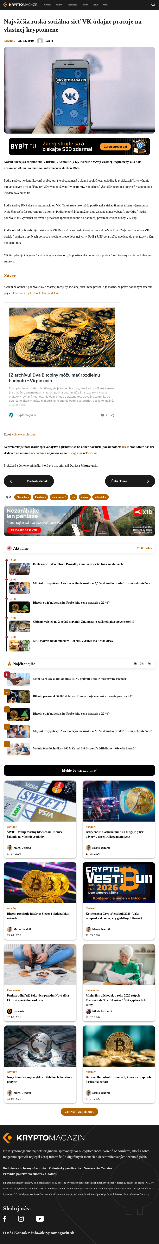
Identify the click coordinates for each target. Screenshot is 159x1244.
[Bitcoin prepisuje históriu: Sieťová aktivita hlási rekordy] (40, 883)
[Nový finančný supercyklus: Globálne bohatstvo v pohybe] (40, 1046)
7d (149, 663)
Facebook (40, 497)
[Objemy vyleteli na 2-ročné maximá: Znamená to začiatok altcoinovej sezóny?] (19, 627)
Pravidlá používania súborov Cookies (30, 1174)
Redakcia (19, 1011)
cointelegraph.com (23, 434)
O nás (8, 1233)
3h (135, 663)
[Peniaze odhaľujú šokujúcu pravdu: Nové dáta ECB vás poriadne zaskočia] (40, 964)
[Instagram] (21, 1219)
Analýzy (11, 908)
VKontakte (100, 497)
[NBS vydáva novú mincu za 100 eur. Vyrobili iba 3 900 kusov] (19, 646)
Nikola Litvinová (102, 1011)
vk (73, 497)
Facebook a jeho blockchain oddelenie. (37, 293)
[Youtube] (40, 1219)
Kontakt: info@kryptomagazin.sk (44, 1233)
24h (142, 663)
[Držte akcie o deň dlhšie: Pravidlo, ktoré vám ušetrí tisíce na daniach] (19, 569)
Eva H (49, 40)
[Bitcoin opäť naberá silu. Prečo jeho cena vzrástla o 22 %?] (19, 607)
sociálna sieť (59, 497)
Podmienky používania (65, 1168)
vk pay (84, 497)
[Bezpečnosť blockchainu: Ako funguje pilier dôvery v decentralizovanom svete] (119, 801)
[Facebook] (4, 1219)
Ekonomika (14, 990)
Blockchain (22, 497)
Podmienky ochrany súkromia (24, 1168)
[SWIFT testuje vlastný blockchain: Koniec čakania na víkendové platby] (40, 801)
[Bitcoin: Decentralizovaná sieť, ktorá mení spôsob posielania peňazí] (119, 1046)
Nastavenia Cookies (98, 1168)
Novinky (9, 40)
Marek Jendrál (22, 847)
